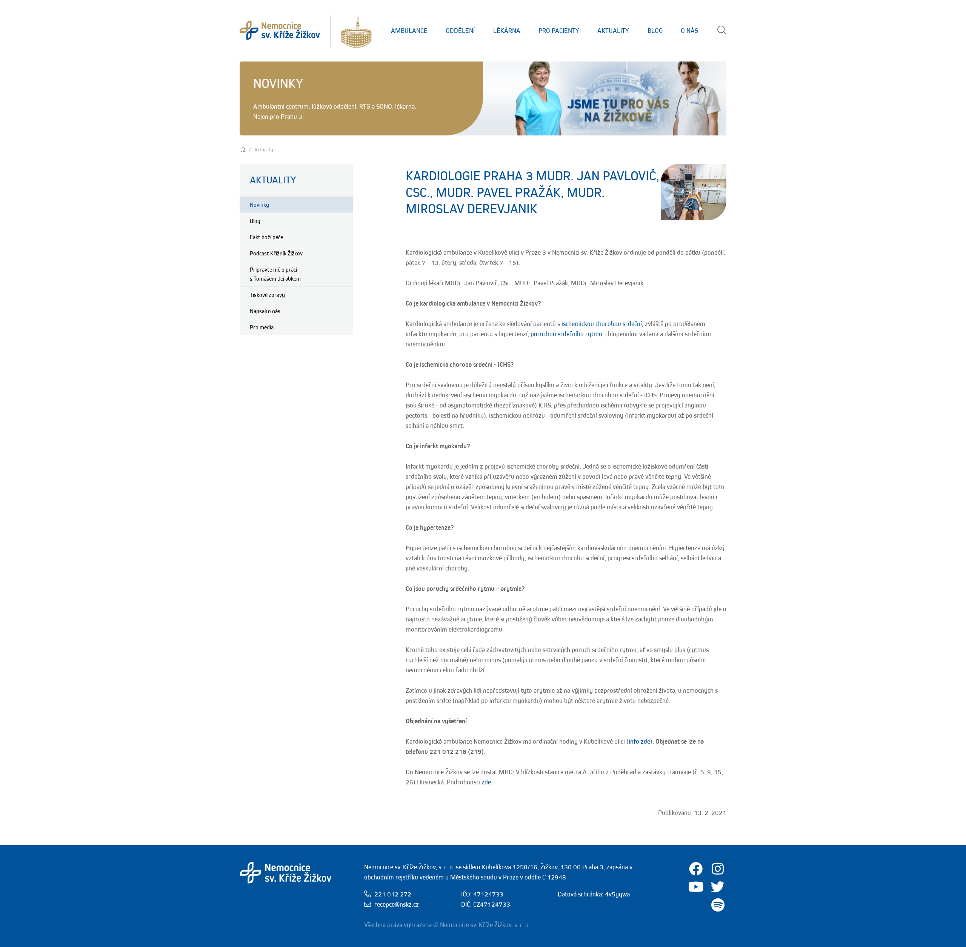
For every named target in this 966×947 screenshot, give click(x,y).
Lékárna (506, 30)
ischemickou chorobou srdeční (601, 323)
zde (486, 782)
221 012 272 (392, 894)
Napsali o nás (265, 310)
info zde (639, 741)
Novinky (259, 204)
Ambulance (409, 30)
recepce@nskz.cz (396, 904)
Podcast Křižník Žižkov (276, 253)
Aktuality (613, 30)
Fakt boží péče (266, 237)
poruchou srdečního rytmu (566, 334)
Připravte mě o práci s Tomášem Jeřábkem (275, 274)
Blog (655, 30)
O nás (689, 30)
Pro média (262, 327)
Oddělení (460, 30)
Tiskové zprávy (267, 294)
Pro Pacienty (558, 30)
